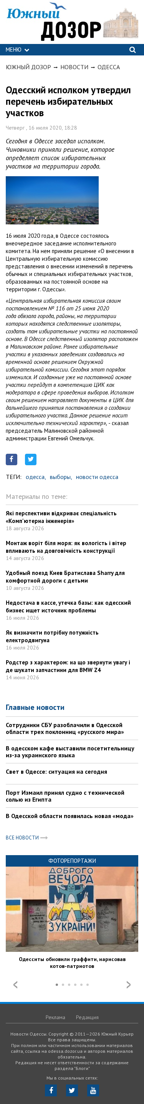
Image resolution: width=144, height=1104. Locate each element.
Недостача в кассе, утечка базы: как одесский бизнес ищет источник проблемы (68, 606)
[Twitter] (72, 1090)
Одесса (109, 67)
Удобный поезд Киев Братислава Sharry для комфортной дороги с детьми (65, 576)
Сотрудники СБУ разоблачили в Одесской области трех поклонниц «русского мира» (65, 728)
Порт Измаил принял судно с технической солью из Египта (65, 796)
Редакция (87, 1017)
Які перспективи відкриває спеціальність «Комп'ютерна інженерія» (61, 517)
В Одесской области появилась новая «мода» (70, 816)
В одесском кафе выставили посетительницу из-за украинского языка (70, 751)
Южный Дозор (28, 67)
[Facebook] (51, 1090)
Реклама (55, 1017)
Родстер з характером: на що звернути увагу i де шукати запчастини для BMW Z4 (68, 666)
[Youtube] (93, 1090)
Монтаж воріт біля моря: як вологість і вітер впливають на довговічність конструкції (66, 546)
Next (129, 985)
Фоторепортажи (72, 860)
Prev (15, 985)
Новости (74, 67)
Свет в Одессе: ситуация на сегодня (56, 771)
